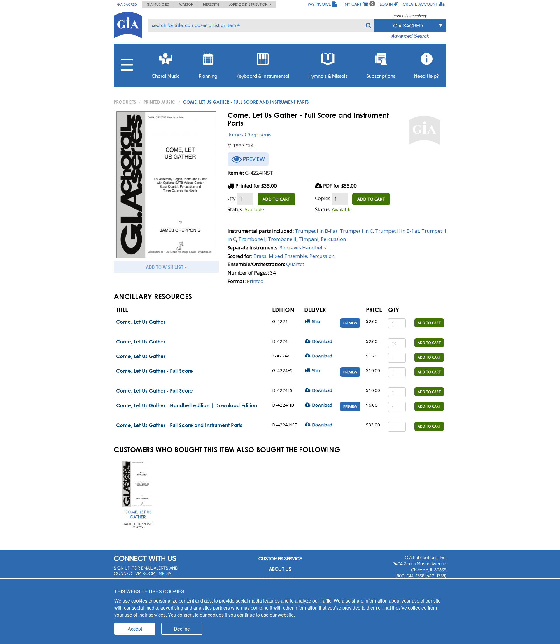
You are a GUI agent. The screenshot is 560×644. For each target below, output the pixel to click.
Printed (255, 281)
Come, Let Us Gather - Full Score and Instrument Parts (179, 425)
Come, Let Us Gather (140, 321)
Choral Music (166, 76)
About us (280, 569)
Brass (259, 256)
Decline (182, 628)
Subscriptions (380, 76)
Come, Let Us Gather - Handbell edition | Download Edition (186, 405)
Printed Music (159, 102)
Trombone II (282, 239)
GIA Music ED (158, 4)
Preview (350, 323)
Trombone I (251, 239)
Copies (322, 198)
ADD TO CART (276, 199)
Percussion (333, 239)
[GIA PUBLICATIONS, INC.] (128, 24)
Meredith (211, 4)
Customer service (280, 558)
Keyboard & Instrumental (263, 76)
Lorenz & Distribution (249, 4)
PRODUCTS (125, 102)
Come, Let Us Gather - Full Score (154, 371)
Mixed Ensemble (288, 256)
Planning (208, 76)
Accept (135, 628)
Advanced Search (410, 35)
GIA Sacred (127, 4)
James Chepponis (249, 134)
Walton (186, 4)
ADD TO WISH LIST (165, 267)
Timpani (308, 239)
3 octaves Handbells (303, 247)
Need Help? (426, 76)
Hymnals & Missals (327, 76)
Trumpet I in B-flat (316, 231)
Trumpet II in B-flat (397, 231)
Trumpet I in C (356, 231)
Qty (232, 198)
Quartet (295, 264)
